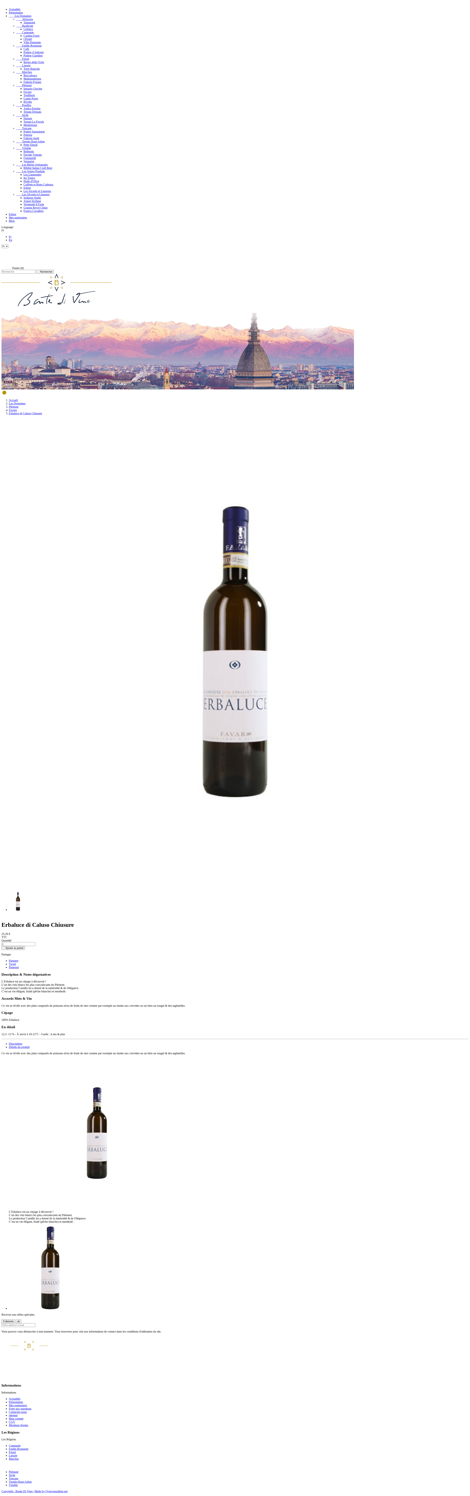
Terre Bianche (32, 68)
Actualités (14, 9)
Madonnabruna (32, 78)
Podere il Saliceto (34, 52)
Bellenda (29, 151)
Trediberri (29, 95)
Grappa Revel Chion (36, 207)
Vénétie (23, 148)
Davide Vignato (33, 154)
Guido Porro (31, 98)
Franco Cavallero (34, 211)
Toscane (24, 128)
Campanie (25, 32)
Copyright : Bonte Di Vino (17, 1491)
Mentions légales (18, 1425)
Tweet (12, 964)
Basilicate (24, 25)
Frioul (22, 58)
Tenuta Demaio (32, 111)
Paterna (28, 134)
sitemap (13, 1415)
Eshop (27, 187)
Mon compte (16, 1418)
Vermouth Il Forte (34, 204)
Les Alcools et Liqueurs (37, 191)
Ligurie (23, 65)
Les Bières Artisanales (32, 164)
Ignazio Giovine (33, 88)
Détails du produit (19, 1047)
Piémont (24, 85)
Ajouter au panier (13, 948)
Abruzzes (24, 19)
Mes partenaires (18, 217)
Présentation (16, 12)
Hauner (28, 118)
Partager (13, 960)
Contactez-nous (18, 1412)
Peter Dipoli (30, 144)
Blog (12, 220)
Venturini (29, 161)
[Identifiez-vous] (6, 257)
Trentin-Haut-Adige (20, 1481)
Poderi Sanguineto (34, 131)
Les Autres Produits (30, 171)
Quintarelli (30, 158)
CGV (12, 1421)
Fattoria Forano (32, 82)
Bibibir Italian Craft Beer (38, 168)
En (10, 240)
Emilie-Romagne (29, 45)
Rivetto (28, 101)
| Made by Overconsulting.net (50, 1491)
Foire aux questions (20, 1408)
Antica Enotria (32, 108)
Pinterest (14, 967)
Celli (26, 49)
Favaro (28, 91)
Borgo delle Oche (34, 62)
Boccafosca (30, 75)
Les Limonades (32, 174)
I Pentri (28, 39)
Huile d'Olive (31, 181)
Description (15, 1043)
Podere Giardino (33, 55)
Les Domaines (20, 15)
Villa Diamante (32, 42)
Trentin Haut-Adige (30, 141)
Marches (24, 72)
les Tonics (29, 177)
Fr (10, 236)
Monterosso (30, 125)
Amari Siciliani (32, 201)
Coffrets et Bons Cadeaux (38, 184)
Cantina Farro (31, 35)
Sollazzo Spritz (32, 197)
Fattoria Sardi (31, 138)
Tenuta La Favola (34, 121)
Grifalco (28, 29)
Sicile (22, 115)
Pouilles (23, 105)
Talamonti (29, 22)
